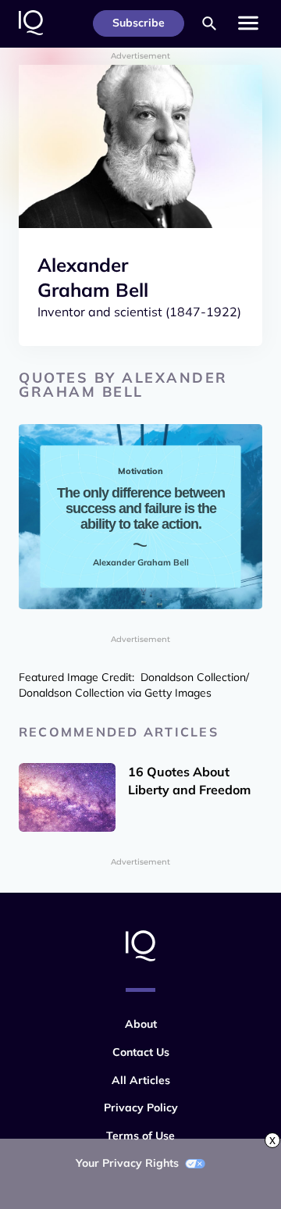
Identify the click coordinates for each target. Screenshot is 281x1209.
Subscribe (138, 23)
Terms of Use (140, 1136)
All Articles (141, 1080)
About (141, 1024)
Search (209, 23)
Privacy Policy (141, 1107)
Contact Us (140, 1052)
